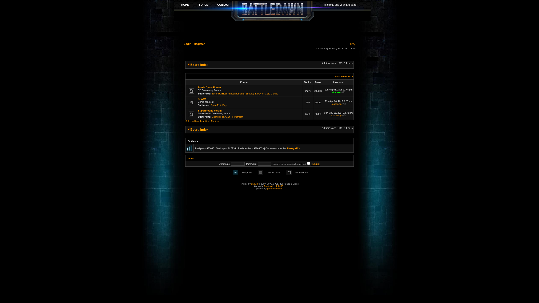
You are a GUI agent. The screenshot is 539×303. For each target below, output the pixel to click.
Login (187, 43)
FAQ (352, 43)
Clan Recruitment (234, 117)
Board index (199, 64)
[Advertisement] (272, 30)
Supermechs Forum (210, 110)
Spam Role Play (219, 105)
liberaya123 (293, 148)
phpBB (254, 184)
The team (215, 121)
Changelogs (218, 117)
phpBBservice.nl (275, 188)
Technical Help (219, 93)
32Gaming (336, 115)
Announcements (236, 93)
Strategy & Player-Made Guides (262, 93)
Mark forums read (344, 76)
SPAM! (202, 99)
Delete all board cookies (197, 121)
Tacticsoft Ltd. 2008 (273, 186)
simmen (336, 92)
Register (199, 43)
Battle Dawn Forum (209, 87)
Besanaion (336, 104)
